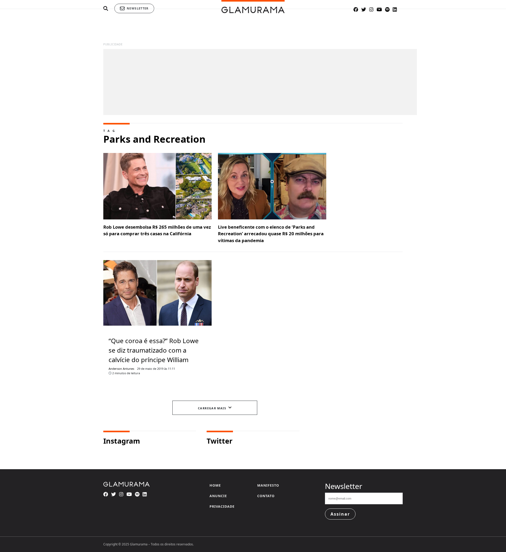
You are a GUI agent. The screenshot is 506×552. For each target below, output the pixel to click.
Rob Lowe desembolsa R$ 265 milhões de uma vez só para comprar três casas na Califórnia (157, 230)
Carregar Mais (212, 408)
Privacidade (222, 506)
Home (215, 485)
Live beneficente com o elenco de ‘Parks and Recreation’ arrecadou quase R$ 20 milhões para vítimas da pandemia (271, 233)
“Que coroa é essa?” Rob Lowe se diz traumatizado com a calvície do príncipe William (154, 350)
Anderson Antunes (121, 369)
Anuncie (218, 495)
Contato (266, 495)
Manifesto (268, 485)
